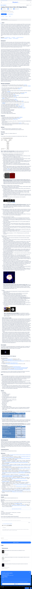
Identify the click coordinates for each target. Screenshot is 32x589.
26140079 (22, 93)
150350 (21, 87)
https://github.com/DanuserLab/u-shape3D (12, 363)
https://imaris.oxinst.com (17, 366)
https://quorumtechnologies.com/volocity (21, 368)
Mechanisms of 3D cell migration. (17, 491)
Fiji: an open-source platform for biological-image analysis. (22, 484)
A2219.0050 (20, 106)
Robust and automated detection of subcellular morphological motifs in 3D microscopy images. (16, 465)
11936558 (18, 118)
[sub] (6, 525)
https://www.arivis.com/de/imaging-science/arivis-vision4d (19, 367)
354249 (3, 98)
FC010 (17, 100)
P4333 (18, 95)
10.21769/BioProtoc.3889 (18, 503)
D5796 (26, 92)
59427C (15, 96)
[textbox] (16, 540)
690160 (19, 88)
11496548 (20, 117)
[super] (5, 525)
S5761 (22, 101)
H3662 (15, 99)
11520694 (8, 91)
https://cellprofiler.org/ (13, 362)
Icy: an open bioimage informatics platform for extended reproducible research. (16, 462)
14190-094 (22, 105)
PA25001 (23, 107)
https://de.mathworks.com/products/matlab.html (15, 369)
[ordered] (8, 525)
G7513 (14, 94)
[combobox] (16, 540)
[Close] (29, 572)
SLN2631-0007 (15, 119)
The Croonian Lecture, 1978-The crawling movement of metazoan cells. (20, 454)
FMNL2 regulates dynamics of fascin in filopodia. (19, 478)
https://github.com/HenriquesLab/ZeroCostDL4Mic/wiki (16, 360)
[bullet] (7, 525)
